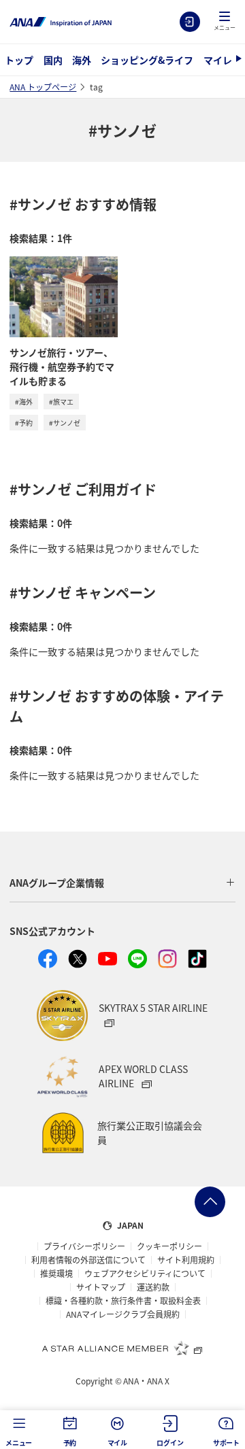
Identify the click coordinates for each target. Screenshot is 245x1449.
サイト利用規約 (185, 1260)
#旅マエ (61, 401)
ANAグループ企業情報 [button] (57, 882)
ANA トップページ (43, 86)
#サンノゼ (64, 422)
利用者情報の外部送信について (88, 1260)
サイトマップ (100, 1287)
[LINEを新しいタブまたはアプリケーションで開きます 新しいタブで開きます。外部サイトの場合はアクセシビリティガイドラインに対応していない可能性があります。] (137, 958)
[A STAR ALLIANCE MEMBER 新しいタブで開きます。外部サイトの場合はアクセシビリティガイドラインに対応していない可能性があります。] (122, 1347)
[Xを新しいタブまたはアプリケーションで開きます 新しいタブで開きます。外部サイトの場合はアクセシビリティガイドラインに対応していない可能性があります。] (77, 958)
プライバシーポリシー (84, 1246)
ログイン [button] (170, 1442)
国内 (53, 60)
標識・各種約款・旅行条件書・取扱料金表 (123, 1301)
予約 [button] (70, 1442)
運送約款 (153, 1287)
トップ (19, 60)
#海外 (24, 401)
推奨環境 (56, 1273)
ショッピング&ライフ (147, 60)
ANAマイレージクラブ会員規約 (123, 1314)
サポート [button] (226, 1442)
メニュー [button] (18, 1442)
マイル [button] (117, 1442)
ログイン (190, 22)
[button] (224, 22)
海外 (81, 60)
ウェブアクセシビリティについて (145, 1273)
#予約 (24, 422)
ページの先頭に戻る (210, 1202)
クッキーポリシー (169, 1246)
